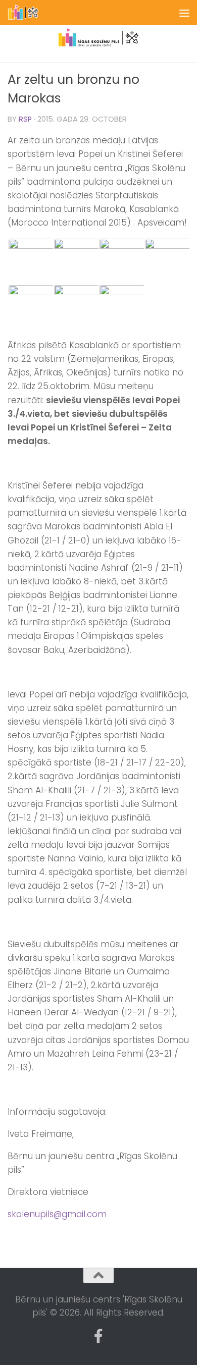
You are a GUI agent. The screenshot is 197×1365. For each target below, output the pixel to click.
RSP (25, 119)
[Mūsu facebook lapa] (98, 1336)
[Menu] (184, 12)
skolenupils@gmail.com (57, 1214)
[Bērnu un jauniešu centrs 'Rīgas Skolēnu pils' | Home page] (29, 12)
